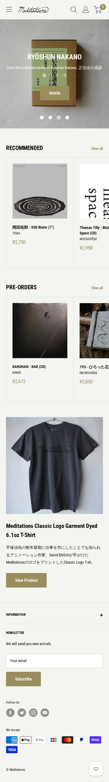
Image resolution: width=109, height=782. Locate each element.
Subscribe (23, 679)
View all (97, 148)
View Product (26, 580)
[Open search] (74, 9)
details (54, 93)
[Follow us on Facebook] (10, 712)
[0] (98, 9)
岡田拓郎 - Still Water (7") (33, 227)
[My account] (86, 9)
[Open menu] (9, 9)
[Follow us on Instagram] (33, 712)
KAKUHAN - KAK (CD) (29, 366)
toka (16, 233)
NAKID (16, 373)
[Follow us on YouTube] (45, 712)
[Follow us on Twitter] (22, 712)
